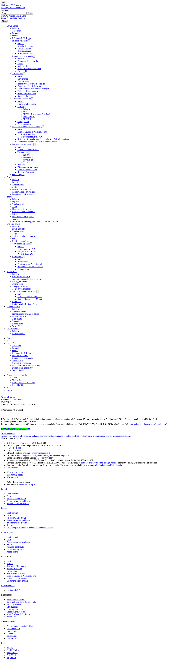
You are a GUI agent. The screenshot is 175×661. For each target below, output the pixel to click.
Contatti (15, 321)
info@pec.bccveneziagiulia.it (56, 455)
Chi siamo (16, 31)
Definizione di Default (27, 169)
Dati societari (23, 81)
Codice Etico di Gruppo (28, 134)
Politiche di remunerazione (29, 91)
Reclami (21, 165)
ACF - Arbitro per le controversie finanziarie (95, 436)
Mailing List (6, 7)
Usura (25, 162)
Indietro (15, 28)
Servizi (15, 219)
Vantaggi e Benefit (20, 281)
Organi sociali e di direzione (30, 86)
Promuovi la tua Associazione (30, 266)
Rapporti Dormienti (26, 172)
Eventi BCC (23, 71)
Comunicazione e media (22, 56)
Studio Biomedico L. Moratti (30, 299)
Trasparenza (23, 152)
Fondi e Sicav (29, 116)
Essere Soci (12, 271)
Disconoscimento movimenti (30, 167)
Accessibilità (12, 652)
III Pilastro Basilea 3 (26, 53)
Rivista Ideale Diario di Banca (25, 304)
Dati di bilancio (24, 48)
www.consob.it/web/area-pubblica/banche (104, 465)
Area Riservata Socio (21, 276)
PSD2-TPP (11, 655)
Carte (14, 187)
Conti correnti (18, 184)
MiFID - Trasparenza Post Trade (37, 114)
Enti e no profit (13, 224)
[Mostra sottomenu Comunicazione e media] (34, 56)
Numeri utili (17, 319)
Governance (17, 73)
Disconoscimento (45, 436)
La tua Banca (12, 26)
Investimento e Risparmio (23, 194)
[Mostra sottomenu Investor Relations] (29, 40)
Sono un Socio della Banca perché (27, 279)
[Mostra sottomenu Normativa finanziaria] (32, 98)
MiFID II (27, 119)
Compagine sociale (20, 286)
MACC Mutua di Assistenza (24, 291)
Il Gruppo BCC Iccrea (21, 38)
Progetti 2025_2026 (26, 254)
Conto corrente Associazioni (30, 264)
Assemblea (16, 301)
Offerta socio (17, 284)
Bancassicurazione (25, 124)
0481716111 (15, 448)
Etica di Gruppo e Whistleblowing (27, 126)
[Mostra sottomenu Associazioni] (24, 256)
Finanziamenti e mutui (21, 189)
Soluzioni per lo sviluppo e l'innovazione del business (35, 221)
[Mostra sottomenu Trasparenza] (29, 152)
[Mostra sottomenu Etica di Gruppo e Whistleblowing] (43, 126)
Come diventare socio (21, 289)
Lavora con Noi (19, 316)
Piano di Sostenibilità (27, 93)
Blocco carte (17, 324)
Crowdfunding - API (21, 244)
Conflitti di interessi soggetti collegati (33, 89)
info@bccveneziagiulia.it (39, 453)
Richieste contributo (20, 241)
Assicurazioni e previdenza (23, 192)
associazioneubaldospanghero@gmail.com (147, 424)
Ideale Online (7, 18)
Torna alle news (8, 397)
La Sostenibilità (13, 328)
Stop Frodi (11, 657)
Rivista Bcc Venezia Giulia (29, 68)
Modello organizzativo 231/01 (30, 137)
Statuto (15, 36)
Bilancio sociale (24, 51)
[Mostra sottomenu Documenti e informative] (34, 144)
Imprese (10, 197)
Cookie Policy (13, 650)
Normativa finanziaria (21, 99)
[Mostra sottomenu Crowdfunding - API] (31, 243)
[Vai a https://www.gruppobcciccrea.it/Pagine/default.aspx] (11, 5)
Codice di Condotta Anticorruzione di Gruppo (37, 142)
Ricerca (5, 10)
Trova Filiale (17, 326)
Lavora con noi (18, 7)
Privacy (10, 647)
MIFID (21, 106)
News (20, 63)
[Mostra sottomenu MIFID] (25, 106)
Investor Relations (20, 41)
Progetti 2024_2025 (26, 251)
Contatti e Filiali (13, 306)
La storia (16, 33)
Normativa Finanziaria (21, 436)
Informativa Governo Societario (31, 84)
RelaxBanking (19, 18)
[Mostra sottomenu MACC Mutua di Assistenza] (38, 291)
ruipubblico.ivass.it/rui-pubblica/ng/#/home (97, 463)
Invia (4, 3)
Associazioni (17, 256)
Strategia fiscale (24, 96)
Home (9, 338)
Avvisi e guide (29, 160)
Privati (9, 177)
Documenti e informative (22, 144)
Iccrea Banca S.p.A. (27, 484)
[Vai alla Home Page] (13, 16)
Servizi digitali (18, 174)
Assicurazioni (23, 269)
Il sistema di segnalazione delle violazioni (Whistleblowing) (43, 139)
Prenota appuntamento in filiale (25, 314)
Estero (15, 214)
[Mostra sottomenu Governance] (24, 73)
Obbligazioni (23, 121)
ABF (74, 436)
